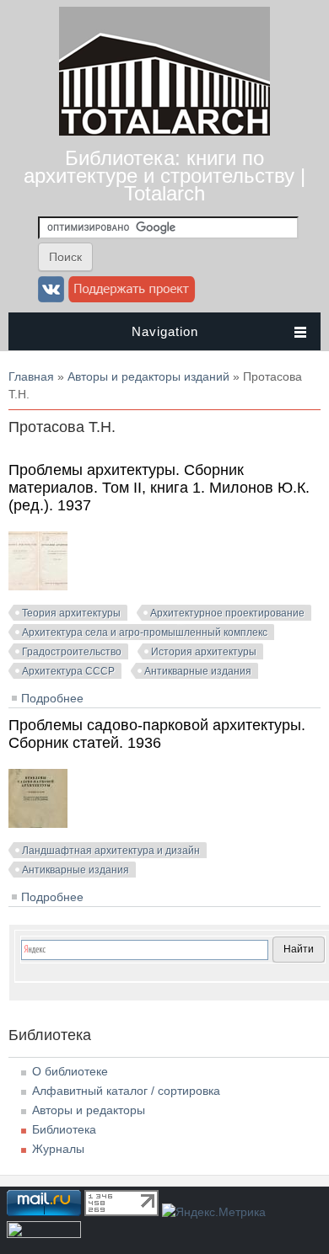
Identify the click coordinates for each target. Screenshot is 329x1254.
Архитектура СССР (68, 671)
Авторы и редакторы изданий (148, 376)
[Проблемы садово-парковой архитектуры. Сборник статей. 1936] (37, 823)
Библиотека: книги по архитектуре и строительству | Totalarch (164, 175)
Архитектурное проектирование (227, 613)
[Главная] (164, 131)
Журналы (58, 1148)
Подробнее (52, 698)
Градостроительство (71, 652)
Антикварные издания (197, 671)
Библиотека (64, 1129)
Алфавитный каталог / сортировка (126, 1090)
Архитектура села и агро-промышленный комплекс (144, 632)
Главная (31, 376)
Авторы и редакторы (88, 1110)
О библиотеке (70, 1071)
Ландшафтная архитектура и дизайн (111, 850)
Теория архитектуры (71, 613)
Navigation (165, 331)
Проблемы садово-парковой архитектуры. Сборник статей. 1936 (156, 734)
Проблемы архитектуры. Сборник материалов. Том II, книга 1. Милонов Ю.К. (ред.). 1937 (159, 488)
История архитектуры (203, 652)
